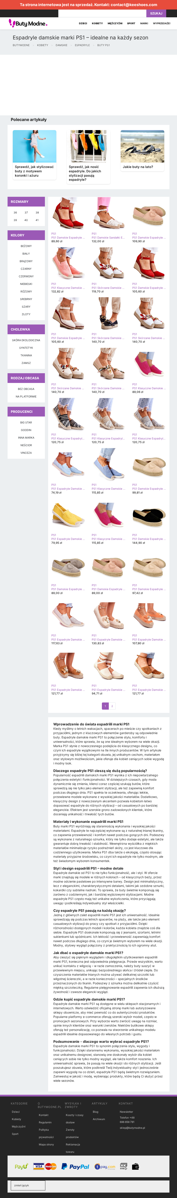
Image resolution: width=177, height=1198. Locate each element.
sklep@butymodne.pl (132, 1127)
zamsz (26, 363)
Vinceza (26, 452)
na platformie (26, 396)
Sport (15, 1133)
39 (15, 220)
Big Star (26, 422)
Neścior (26, 445)
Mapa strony (46, 1144)
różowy (26, 291)
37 (26, 212)
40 (26, 220)
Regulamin (45, 1122)
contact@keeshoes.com (134, 4)
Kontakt (43, 1115)
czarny (26, 268)
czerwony (26, 276)
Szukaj (156, 13)
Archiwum (99, 1119)
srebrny (26, 299)
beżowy (26, 246)
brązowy (26, 261)
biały (26, 253)
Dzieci (16, 1111)
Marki (144, 23)
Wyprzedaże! (162, 23)
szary (26, 306)
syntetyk (26, 347)
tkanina (26, 355)
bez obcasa (26, 389)
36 (15, 212)
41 (37, 220)
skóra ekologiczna (26, 340)
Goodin (26, 430)
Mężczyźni (18, 1126)
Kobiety (16, 1119)
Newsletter (126, 1111)
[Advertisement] (88, 85)
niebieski (26, 284)
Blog (95, 1111)
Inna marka (26, 437)
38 (37, 212)
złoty (26, 314)
